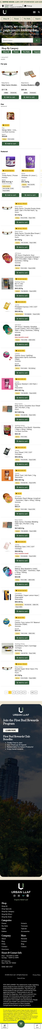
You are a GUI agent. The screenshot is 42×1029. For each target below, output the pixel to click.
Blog (3, 941)
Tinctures (24, 926)
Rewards (24, 939)
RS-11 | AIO (19, 284)
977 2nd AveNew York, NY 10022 (9, 962)
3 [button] (17, 692)
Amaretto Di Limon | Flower (28, 176)
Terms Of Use (21, 978)
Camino (17, 353)
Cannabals (18, 593)
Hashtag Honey (20, 282)
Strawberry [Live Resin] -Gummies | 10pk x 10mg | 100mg (27, 428)
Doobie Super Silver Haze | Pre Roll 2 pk (26, 670)
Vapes (4, 929)
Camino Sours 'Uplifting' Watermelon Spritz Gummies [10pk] (25, 357)
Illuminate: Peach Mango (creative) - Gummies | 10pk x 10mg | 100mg (27, 499)
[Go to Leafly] (19, 896)
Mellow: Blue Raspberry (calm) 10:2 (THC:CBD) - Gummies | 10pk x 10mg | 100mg (27, 570)
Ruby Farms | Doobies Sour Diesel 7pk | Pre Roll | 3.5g (27, 406)
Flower (16, 52)
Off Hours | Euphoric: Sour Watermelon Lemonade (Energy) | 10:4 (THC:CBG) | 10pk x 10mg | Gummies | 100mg (27, 258)
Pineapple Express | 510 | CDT (26, 307)
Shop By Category (8, 911)
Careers (23, 946)
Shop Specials (6, 909)
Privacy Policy (36, 975)
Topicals (24, 929)
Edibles (4, 931)
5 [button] (24, 692)
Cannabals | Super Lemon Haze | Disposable (27, 596)
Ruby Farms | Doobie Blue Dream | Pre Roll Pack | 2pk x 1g (27, 234)
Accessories (25, 931)
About (4, 939)
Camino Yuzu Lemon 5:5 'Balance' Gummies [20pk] (27, 623)
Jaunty (17, 305)
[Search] (36, 40)
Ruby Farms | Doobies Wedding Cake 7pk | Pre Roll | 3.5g (26, 523)
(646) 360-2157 (7, 967)
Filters (4, 1027)
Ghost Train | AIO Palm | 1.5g (25, 475)
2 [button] (13, 692)
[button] (17, 6)
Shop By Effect (7, 914)
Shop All (6, 52)
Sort (37, 1027)
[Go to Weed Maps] (23, 896)
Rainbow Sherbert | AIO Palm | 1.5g (26, 385)
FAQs (3, 944)
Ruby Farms (18, 206)
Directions (5, 949)
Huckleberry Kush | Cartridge (25, 646)
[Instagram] (14, 896)
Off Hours (18, 253)
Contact (4, 946)
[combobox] (17, 40)
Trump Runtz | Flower (10, 175)
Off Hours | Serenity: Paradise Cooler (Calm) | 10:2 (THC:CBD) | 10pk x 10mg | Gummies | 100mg (27, 328)
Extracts (24, 923)
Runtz (4, 173)
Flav (3, 128)
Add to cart (11, 144)
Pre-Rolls (26, 52)
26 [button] (32, 692)
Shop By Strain (7, 917)
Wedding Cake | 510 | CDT (24, 547)
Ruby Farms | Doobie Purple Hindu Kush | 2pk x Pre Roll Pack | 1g (27, 209)
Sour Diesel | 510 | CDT (23, 452)
